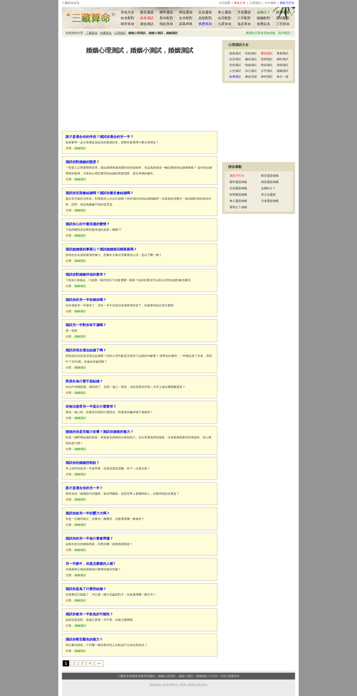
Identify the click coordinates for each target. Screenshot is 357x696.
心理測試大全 (238, 45)
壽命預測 (251, 76)
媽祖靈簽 (186, 12)
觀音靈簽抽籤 (270, 175)
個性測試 (282, 59)
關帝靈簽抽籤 (238, 182)
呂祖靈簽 (205, 12)
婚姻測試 (282, 71)
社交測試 (235, 59)
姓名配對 (127, 18)
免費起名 (263, 24)
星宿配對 (283, 18)
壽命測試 (147, 24)
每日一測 (282, 76)
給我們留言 (170, 685)
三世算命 (283, 24)
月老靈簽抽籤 (270, 201)
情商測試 (266, 59)
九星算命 (224, 24)
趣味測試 (251, 59)
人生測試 (235, 71)
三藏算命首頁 (70, 3)
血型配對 (205, 18)
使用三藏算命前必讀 (193, 685)
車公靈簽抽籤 (238, 201)
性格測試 (251, 53)
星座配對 (166, 18)
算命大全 (127, 12)
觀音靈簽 (147, 12)
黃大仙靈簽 (268, 194)
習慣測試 (282, 65)
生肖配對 (186, 18)
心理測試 (255, 3)
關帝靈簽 (166, 12)
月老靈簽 (244, 12)
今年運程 (270, 3)
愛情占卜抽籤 (238, 207)
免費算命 (106, 33)
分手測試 (266, 71)
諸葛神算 (186, 24)
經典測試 (235, 53)
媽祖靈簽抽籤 (270, 182)
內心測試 (251, 71)
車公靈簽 (224, 12)
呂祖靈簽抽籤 (238, 188)
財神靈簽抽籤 (238, 194)
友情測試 (235, 65)
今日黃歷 (224, 3)
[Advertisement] (139, 96)
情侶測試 (266, 65)
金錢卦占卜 (268, 188)
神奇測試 (266, 76)
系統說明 (155, 685)
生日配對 (224, 18)
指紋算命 (166, 24)
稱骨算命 (127, 24)
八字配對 (244, 18)
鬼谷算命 (244, 24)
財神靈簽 (283, 12)
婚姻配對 (263, 18)
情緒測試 (251, 65)
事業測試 (282, 53)
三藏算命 (92, 33)
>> (99, 663)
